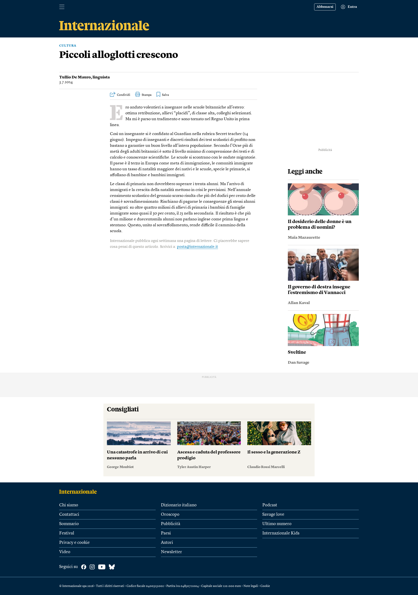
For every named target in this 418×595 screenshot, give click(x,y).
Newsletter (171, 552)
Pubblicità (170, 524)
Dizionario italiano (179, 505)
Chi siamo (68, 505)
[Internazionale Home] (79, 491)
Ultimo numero (277, 524)
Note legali (250, 586)
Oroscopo (170, 514)
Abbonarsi (325, 7)
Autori (167, 543)
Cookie (265, 586)
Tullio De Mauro (75, 77)
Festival (66, 533)
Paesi (166, 533)
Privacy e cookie (74, 543)
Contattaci (69, 514)
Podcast (269, 505)
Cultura (67, 45)
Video (64, 552)
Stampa (147, 94)
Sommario (69, 524)
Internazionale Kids (280, 533)
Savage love (273, 514)
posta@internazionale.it (197, 247)
